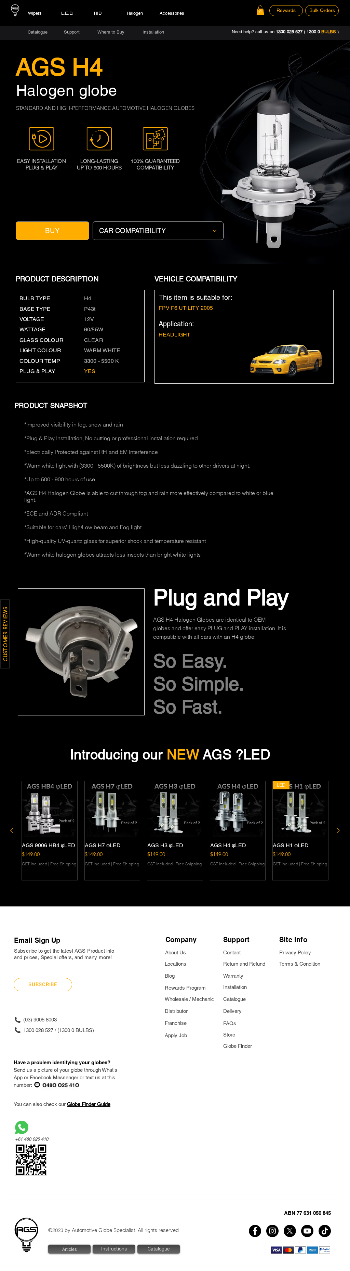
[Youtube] (307, 1231)
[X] (290, 1231)
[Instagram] (272, 1231)
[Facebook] (255, 1231)
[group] (175, 830)
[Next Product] (338, 830)
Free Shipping (63, 863)
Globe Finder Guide (88, 1104)
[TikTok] (325, 1231)
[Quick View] (49, 809)
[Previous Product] (12, 830)
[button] (260, 10)
